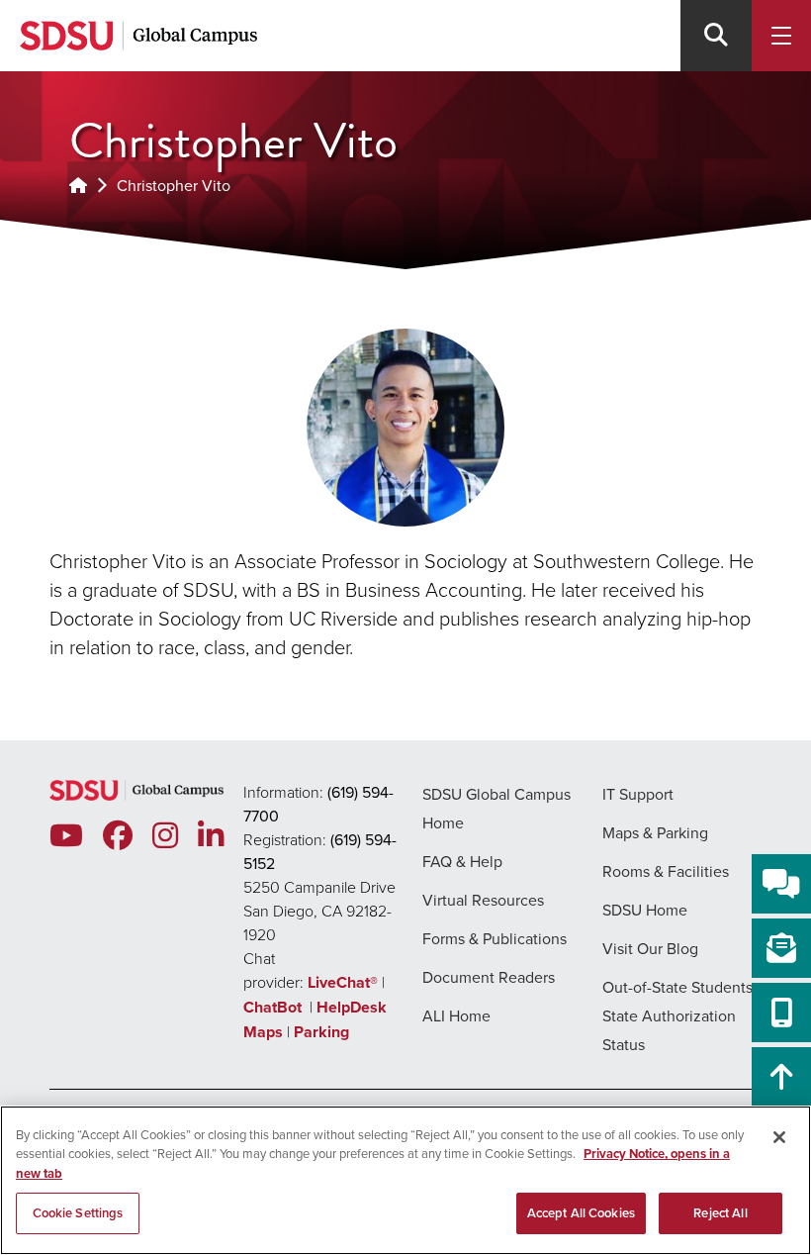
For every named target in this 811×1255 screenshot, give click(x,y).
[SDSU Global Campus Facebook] (118, 836)
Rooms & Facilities (665, 871)
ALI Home (456, 1015)
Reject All (720, 1213)
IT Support (638, 794)
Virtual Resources (483, 900)
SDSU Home (644, 909)
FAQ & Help (462, 861)
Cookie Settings (78, 1213)
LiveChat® (343, 982)
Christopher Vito (173, 185)
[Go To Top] (781, 1077)
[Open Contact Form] (781, 948)
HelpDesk (353, 1007)
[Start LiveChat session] (781, 884)
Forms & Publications (494, 938)
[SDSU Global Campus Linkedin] (211, 836)
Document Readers (488, 977)
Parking (321, 1031)
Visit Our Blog (650, 948)
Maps (263, 1031)
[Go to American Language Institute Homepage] (78, 185)
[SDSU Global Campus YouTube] (66, 836)
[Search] (716, 35)
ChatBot (274, 1007)
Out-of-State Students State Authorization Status (677, 1015)
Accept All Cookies (581, 1213)
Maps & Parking (655, 832)
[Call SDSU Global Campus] (781, 1012)
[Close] (779, 1137)
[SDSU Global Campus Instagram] (165, 836)
